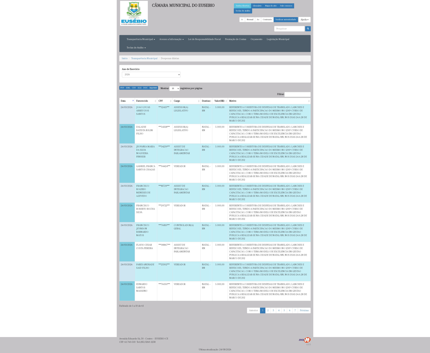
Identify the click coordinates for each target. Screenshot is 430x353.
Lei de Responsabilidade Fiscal (204, 39)
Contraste (267, 19)
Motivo (232, 100)
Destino (206, 100)
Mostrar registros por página (181, 88)
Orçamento (256, 39)
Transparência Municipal (144, 58)
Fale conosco (286, 6)
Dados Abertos (242, 6)
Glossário (257, 6)
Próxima (304, 310)
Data (123, 100)
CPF (161, 100)
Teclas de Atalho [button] (135, 47)
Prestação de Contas (235, 39)
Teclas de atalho (243, 11)
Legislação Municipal (278, 39)
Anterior (253, 310)
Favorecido (142, 100)
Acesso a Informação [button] (170, 39)
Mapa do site (271, 6)
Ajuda (304, 19)
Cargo (177, 100)
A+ (258, 19)
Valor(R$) (219, 100)
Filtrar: (280, 94)
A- (242, 19)
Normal (250, 19)
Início (125, 58)
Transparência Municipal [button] (140, 39)
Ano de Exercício (131, 69)
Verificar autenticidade (285, 19)
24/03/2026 (127, 107)
